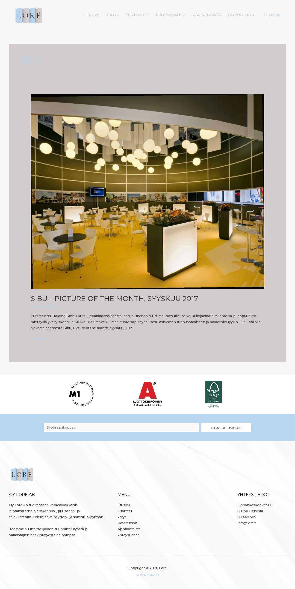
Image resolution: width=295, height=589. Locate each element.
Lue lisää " (39, 338)
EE (278, 15)
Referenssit (168, 15)
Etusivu (92, 15)
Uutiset (37, 307)
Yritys (112, 15)
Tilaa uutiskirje (226, 428)
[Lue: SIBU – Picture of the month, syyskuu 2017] (147, 191)
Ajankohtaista (206, 15)
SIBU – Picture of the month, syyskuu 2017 (114, 298)
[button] (147, 14)
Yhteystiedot (241, 15)
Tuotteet (135, 15)
